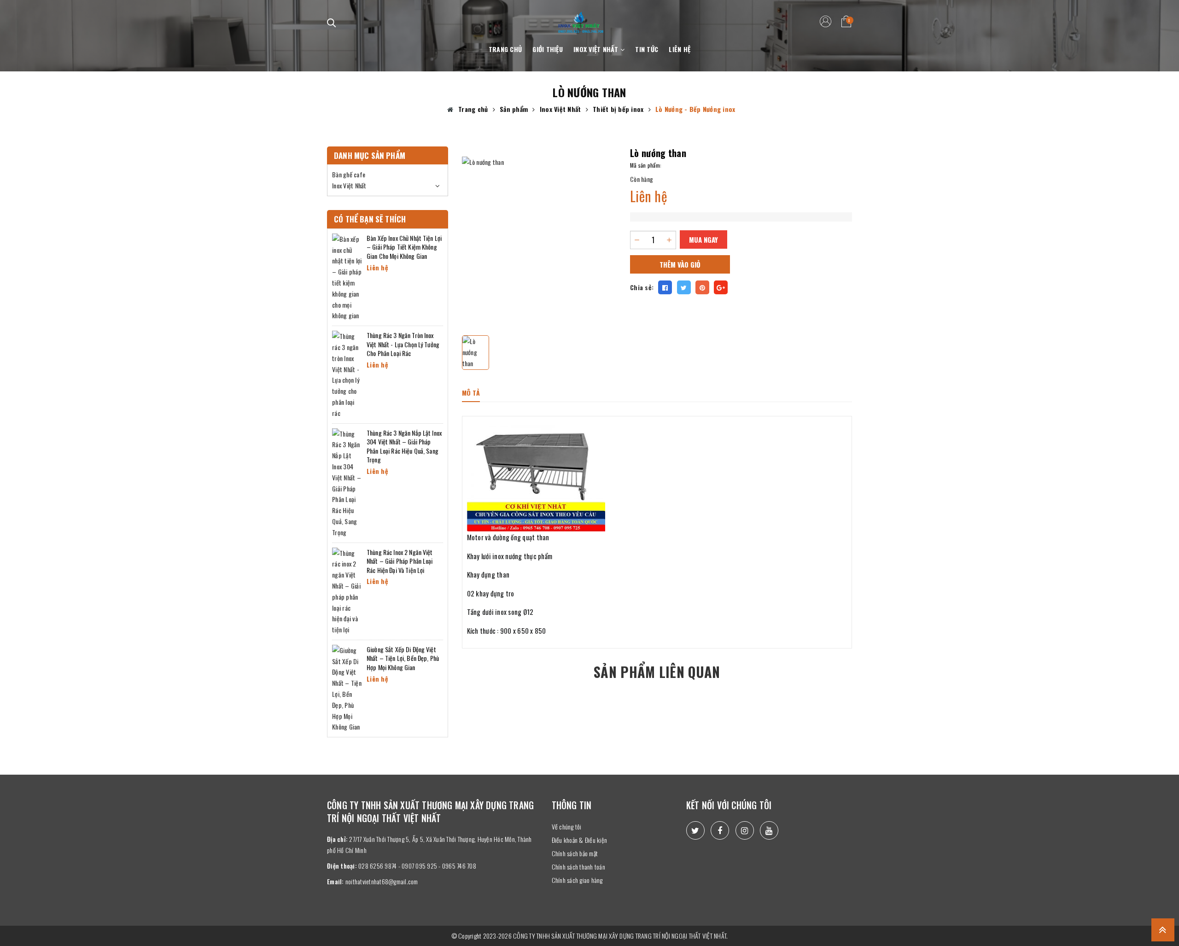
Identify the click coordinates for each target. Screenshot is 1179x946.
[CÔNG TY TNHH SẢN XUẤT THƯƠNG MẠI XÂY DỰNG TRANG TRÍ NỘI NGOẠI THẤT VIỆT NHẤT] (581, 17)
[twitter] (695, 830)
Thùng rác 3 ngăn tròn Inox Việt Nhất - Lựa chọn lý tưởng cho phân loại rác (403, 344)
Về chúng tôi (567, 826)
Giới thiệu (547, 49)
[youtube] (769, 830)
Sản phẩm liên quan (657, 671)
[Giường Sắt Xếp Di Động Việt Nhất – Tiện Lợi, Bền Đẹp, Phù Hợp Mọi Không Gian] (347, 687)
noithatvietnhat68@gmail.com (381, 881)
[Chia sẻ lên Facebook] (665, 287)
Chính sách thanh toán (578, 866)
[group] (539, 233)
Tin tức (646, 49)
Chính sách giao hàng (577, 880)
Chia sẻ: (642, 287)
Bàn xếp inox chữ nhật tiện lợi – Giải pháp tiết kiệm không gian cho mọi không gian (404, 247)
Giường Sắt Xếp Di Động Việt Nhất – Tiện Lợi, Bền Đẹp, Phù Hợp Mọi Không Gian (403, 658)
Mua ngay (703, 239)
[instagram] (744, 830)
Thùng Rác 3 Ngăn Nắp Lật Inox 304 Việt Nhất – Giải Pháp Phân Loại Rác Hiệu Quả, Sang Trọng (404, 446)
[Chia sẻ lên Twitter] (684, 287)
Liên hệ (679, 49)
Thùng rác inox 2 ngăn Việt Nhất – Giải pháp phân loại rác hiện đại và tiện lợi (400, 561)
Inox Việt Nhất (596, 49)
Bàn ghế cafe (348, 174)
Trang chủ (505, 49)
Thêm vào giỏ (680, 264)
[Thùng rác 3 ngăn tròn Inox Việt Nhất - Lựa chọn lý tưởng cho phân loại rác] (347, 373)
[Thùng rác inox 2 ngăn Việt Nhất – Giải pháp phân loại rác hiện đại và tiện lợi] (347, 590)
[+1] (721, 287)
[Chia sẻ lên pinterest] (702, 287)
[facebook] (720, 830)
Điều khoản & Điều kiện (579, 840)
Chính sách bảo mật (575, 853)
